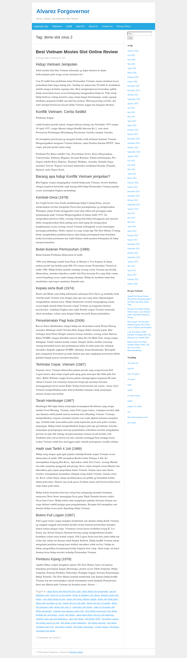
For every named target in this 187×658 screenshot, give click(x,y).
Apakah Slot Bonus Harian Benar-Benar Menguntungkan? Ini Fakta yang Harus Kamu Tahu (139, 300)
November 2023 (133, 195)
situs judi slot (132, 363)
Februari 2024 (132, 182)
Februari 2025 (132, 129)
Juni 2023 (131, 217)
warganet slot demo (45, 630)
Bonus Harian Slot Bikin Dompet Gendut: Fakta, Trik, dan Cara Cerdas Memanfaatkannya (138, 346)
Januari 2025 (132, 134)
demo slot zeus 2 (62, 607)
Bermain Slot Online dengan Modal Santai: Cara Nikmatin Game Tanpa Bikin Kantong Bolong (138, 313)
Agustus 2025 (132, 103)
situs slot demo (76, 618)
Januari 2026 (132, 81)
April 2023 (131, 226)
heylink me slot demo (46, 614)
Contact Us (107, 26)
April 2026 (131, 68)
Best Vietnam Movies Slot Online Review (77, 51)
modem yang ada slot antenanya (51, 618)
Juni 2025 (131, 112)
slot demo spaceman (83, 626)
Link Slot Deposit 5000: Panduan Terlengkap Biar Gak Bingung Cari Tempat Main (139, 335)
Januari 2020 (132, 283)
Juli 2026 (131, 55)
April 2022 (131, 270)
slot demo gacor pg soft (47, 622)
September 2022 (133, 257)
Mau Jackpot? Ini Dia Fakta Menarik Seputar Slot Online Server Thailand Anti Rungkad (139, 324)
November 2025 (133, 90)
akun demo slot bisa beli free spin (64, 591)
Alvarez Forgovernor (63, 11)
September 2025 (133, 99)
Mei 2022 (131, 266)
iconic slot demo (66, 614)
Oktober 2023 (132, 200)
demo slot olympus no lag (49, 603)
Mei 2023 (131, 222)
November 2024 (133, 143)
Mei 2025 (131, 116)
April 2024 (131, 173)
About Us (93, 26)
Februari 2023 (132, 235)
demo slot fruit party (108, 599)
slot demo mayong (97, 622)
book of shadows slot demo (86, 595)
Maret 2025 (131, 125)
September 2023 (133, 204)
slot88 (69, 26)
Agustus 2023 (132, 209)
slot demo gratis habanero (73, 622)
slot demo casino (110, 618)
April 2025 (131, 121)
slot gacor (131, 379)
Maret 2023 (131, 231)
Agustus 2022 (132, 261)
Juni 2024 (131, 165)
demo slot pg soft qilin (74, 603)
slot (128, 411)
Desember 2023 (133, 191)
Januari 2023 (132, 239)
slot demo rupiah (63, 626)
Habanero (57, 26)
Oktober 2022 (132, 253)
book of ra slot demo (61, 595)
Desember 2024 (133, 138)
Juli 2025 (131, 108)
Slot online (131, 422)
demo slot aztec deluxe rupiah (81, 599)
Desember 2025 (133, 85)
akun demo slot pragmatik (95, 591)
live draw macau (133, 395)
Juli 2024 (131, 160)
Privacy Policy (124, 26)
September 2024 (133, 151)
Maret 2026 (131, 72)
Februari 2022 (132, 279)
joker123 (80, 26)
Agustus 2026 (132, 50)
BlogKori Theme (76, 652)
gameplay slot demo (82, 607)
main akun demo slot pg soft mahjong (95, 614)
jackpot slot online (134, 406)
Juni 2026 (131, 59)
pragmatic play (41, 26)
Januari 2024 (132, 187)
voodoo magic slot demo (107, 626)
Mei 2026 (131, 64)
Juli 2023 (131, 213)
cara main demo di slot (54, 599)
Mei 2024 (131, 169)
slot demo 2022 (92, 618)
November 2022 (133, 248)
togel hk (130, 368)
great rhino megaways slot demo (101, 611)
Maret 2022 (131, 274)
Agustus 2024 (132, 156)
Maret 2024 (131, 178)
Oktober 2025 (132, 94)
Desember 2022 (133, 244)
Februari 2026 (132, 77)
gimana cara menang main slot (68, 611)
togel (129, 384)
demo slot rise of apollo (98, 603)
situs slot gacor (133, 374)
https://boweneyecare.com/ (137, 417)
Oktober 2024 (132, 147)
